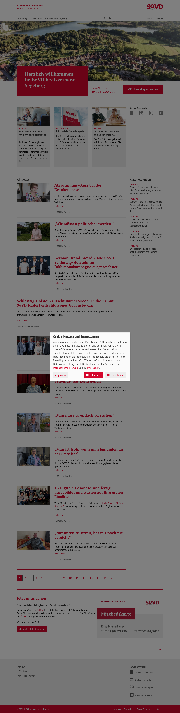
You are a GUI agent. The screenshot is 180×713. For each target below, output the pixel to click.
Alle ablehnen (93, 375)
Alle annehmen (115, 375)
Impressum (93, 367)
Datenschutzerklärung (65, 367)
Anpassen (60, 375)
